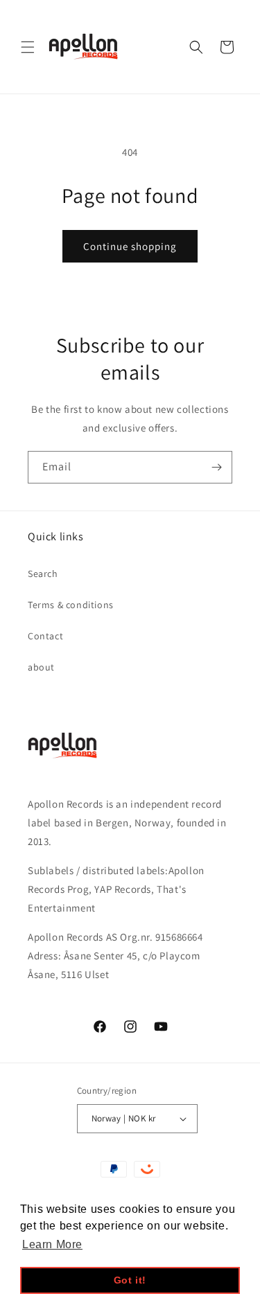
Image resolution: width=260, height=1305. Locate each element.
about (41, 667)
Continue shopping (130, 246)
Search (43, 573)
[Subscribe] (216, 467)
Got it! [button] (130, 1280)
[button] (27, 47)
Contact (45, 636)
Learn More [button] (52, 1244)
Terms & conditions (71, 604)
